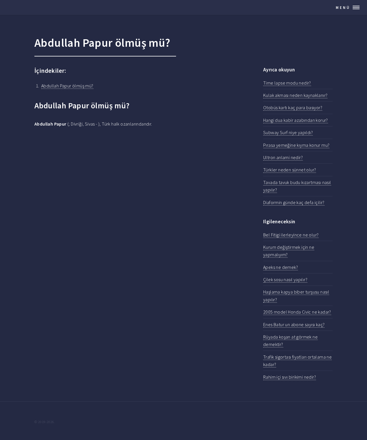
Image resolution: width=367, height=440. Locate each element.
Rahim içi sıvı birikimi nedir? (289, 377)
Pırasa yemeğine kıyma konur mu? (296, 145)
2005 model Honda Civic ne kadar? (297, 312)
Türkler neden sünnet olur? (289, 170)
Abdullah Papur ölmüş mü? (67, 86)
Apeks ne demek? (280, 267)
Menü (343, 7)
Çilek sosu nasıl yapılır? (285, 279)
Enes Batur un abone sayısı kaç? (294, 324)
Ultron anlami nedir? (283, 157)
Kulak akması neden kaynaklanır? (295, 95)
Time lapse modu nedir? (287, 83)
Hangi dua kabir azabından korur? (295, 120)
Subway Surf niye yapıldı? (288, 132)
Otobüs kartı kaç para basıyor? (292, 107)
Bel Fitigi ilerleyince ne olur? (291, 235)
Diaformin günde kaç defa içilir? (294, 202)
